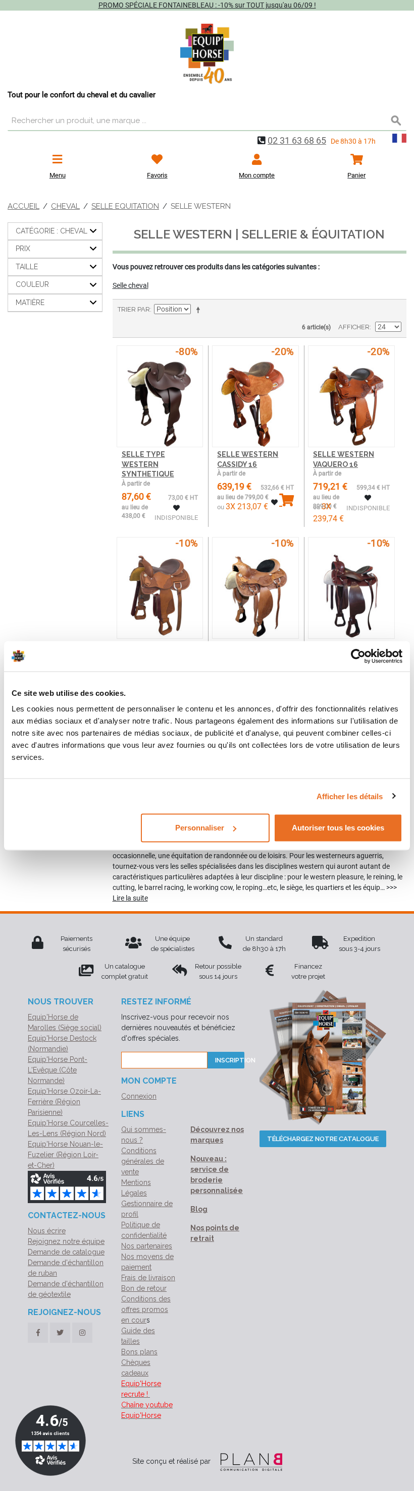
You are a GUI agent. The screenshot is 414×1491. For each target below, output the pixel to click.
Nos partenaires (146, 1246)
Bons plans (139, 1352)
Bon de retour (144, 1288)
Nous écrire (47, 1231)
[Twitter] (60, 1333)
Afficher (354, 327)
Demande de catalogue (66, 1252)
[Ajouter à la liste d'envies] (176, 508)
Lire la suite (130, 898)
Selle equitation (125, 206)
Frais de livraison (148, 1278)
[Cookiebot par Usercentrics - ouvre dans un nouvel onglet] (358, 656)
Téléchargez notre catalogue (323, 1139)
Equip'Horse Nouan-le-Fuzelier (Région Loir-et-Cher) (65, 1154)
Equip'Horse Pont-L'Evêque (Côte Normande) (57, 1070)
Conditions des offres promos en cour (146, 1309)
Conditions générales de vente (142, 1161)
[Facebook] (38, 1333)
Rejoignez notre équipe (66, 1241)
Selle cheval (130, 285)
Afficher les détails (350, 796)
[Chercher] (396, 121)
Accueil (23, 206)
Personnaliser (199, 827)
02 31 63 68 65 (297, 140)
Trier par (134, 309)
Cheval (65, 206)
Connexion (139, 1096)
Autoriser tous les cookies (338, 827)
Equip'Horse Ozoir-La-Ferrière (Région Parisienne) (64, 1101)
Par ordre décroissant (200, 309)
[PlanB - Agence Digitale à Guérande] (247, 1461)
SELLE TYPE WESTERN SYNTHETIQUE (148, 464)
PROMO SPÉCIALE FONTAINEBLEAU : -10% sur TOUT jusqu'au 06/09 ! (207, 5)
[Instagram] (82, 1333)
